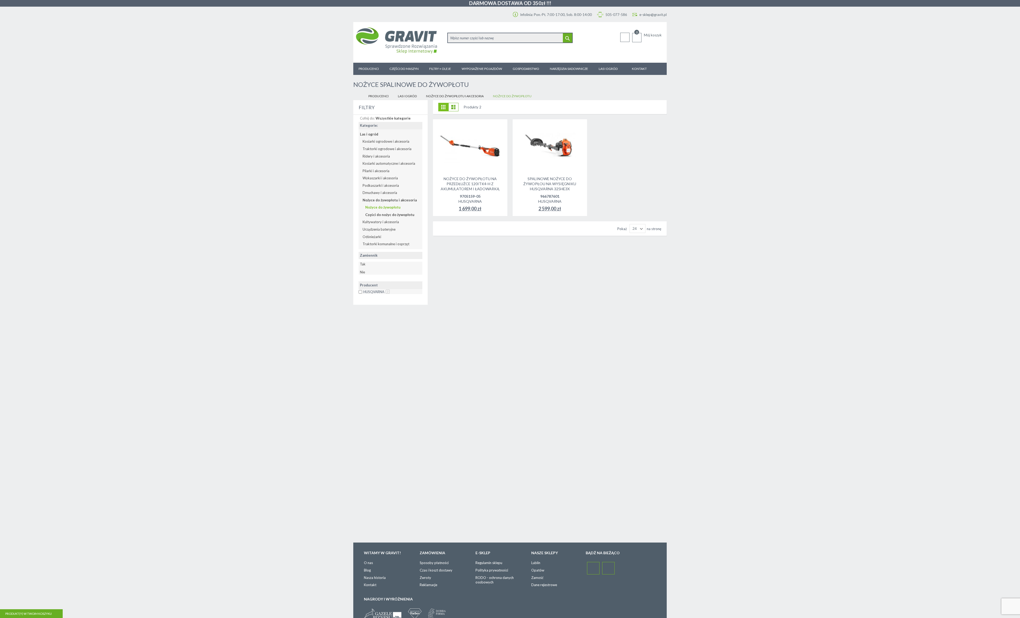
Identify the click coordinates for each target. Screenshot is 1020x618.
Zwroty (425, 577)
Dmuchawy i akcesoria (380, 193)
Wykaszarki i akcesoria (380, 178)
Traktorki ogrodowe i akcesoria (387, 149)
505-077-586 (616, 14)
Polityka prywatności (491, 570)
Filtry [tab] (367, 107)
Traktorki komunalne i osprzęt (386, 244)
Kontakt (370, 585)
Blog (367, 570)
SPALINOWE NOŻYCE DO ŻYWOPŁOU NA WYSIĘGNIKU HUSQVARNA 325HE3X (549, 183)
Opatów (537, 570)
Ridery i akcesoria (376, 156)
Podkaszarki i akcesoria (381, 185)
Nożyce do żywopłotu (383, 207)
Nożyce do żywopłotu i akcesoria (455, 96)
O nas (368, 563)
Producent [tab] (369, 285)
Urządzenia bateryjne (379, 229)
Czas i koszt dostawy (436, 570)
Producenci (378, 96)
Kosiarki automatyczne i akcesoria (389, 163)
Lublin (535, 563)
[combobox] (510, 38)
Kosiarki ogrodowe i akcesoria (386, 141)
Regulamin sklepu (488, 563)
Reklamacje (428, 585)
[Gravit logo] (399, 42)
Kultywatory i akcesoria (381, 222)
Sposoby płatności (434, 563)
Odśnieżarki (372, 237)
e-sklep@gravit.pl (653, 14)
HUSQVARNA (376, 292)
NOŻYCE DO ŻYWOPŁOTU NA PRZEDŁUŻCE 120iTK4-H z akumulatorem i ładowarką (470, 183)
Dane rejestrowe (544, 585)
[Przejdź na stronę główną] (357, 96)
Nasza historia (375, 577)
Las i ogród (407, 96)
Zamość (537, 577)
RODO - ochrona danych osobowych (494, 580)
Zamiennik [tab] (368, 255)
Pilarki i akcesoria (376, 171)
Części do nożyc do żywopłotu (389, 215)
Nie (362, 272)
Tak (363, 264)
